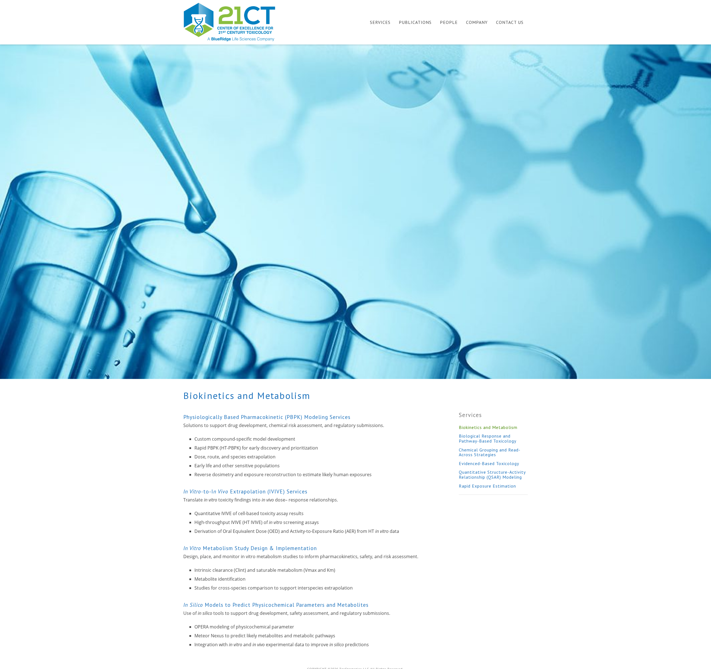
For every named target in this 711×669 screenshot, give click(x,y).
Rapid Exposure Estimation (487, 486)
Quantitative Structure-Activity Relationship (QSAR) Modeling (492, 474)
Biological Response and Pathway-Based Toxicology (487, 438)
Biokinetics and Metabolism (488, 427)
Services (380, 22)
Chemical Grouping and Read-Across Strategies (489, 452)
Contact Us (510, 22)
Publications (415, 22)
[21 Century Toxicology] (233, 22)
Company (477, 22)
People (449, 22)
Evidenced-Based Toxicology (489, 463)
